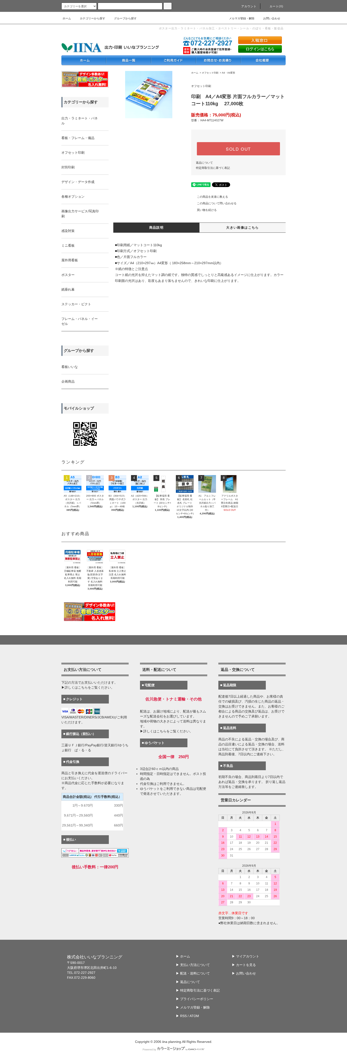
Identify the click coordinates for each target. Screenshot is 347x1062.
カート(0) (276, 6)
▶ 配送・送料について (193, 973)
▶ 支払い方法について (193, 965)
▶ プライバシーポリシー (194, 999)
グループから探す (125, 18)
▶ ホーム (183, 956)
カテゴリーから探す (92, 18)
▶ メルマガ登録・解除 (193, 1007)
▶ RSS (181, 1016)
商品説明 (156, 227)
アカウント (249, 6)
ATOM (194, 1016)
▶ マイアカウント (245, 956)
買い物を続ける (207, 210)
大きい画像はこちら (242, 227)
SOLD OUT (238, 149)
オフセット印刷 (210, 72)
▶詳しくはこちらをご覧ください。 (87, 687)
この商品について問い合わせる (217, 203)
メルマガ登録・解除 (241, 18)
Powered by (149, 1049)
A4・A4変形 (228, 72)
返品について (204, 162)
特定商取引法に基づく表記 (213, 168)
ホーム (67, 18)
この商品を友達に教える (212, 196)
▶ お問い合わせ (244, 973)
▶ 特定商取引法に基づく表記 (198, 990)
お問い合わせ (271, 18)
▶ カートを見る (244, 965)
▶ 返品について (188, 982)
